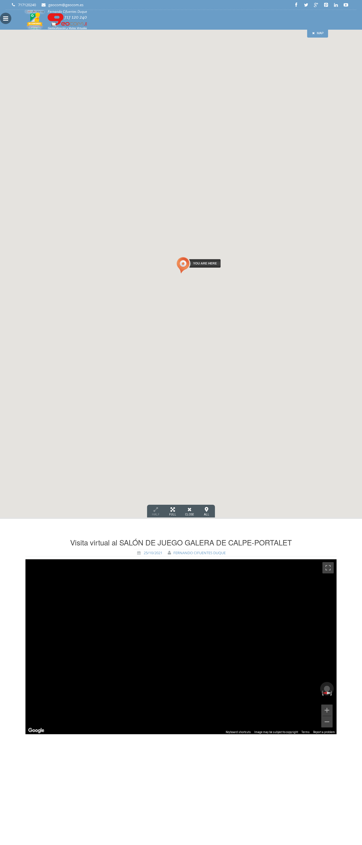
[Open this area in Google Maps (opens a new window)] (36, 730)
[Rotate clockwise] (332, 693)
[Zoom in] (327, 710)
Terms (305, 732)
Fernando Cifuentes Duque (199, 552)
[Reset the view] (327, 693)
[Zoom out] (327, 721)
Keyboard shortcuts (238, 732)
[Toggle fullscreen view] (328, 567)
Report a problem (324, 732)
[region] (181, 646)
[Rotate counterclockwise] (322, 693)
